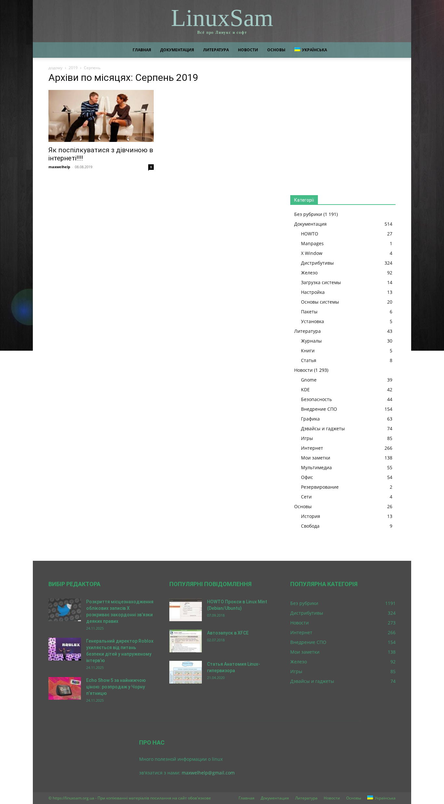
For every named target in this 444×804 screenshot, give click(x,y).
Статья (308, 360)
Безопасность (316, 399)
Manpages (312, 243)
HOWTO (309, 234)
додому (55, 67)
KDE (305, 389)
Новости (248, 50)
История (310, 516)
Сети (306, 497)
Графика (310, 419)
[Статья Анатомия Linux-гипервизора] (185, 672)
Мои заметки (315, 458)
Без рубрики (308, 214)
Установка (312, 321)
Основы (276, 50)
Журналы (311, 341)
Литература (216, 50)
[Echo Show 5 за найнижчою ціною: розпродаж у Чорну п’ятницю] (64, 688)
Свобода (310, 526)
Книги (308, 350)
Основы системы (320, 302)
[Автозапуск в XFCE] (185, 641)
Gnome (309, 380)
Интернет (312, 448)
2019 (73, 67)
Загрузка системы (321, 282)
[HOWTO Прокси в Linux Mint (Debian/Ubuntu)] (185, 609)
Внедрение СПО (319, 409)
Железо (309, 273)
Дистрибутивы (317, 263)
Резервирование (320, 487)
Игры (307, 438)
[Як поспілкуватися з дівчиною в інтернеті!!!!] (101, 116)
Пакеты (309, 311)
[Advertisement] (343, 128)
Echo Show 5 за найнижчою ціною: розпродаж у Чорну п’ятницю (116, 687)
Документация (177, 50)
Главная (142, 50)
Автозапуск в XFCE (228, 632)
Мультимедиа (316, 467)
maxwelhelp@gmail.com (208, 773)
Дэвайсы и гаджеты (323, 428)
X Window (311, 253)
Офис (307, 477)
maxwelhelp (59, 166)
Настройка (313, 292)
